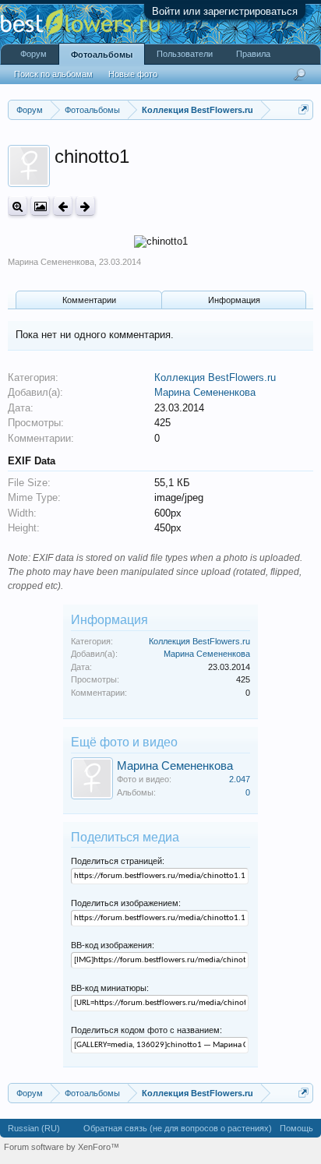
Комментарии (89, 300)
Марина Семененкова (51, 261)
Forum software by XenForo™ (61, 1147)
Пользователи (185, 53)
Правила (253, 53)
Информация (234, 300)
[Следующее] (85, 206)
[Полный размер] (17, 206)
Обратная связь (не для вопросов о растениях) (177, 1128)
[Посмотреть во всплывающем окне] (40, 206)
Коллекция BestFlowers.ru (215, 377)
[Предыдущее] (62, 206)
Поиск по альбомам (53, 74)
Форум (33, 53)
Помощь (296, 1128)
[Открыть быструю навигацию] (303, 109)
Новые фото (132, 74)
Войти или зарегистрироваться (225, 11)
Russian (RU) (34, 1128)
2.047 (239, 779)
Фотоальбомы (101, 54)
